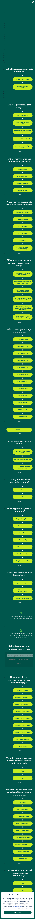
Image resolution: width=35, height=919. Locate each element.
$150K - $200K (23, 396)
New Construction (23, 554)
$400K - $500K (22, 360)
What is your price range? (19, 329)
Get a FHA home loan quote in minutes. (19, 70)
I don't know (23, 746)
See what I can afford (23, 139)
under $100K (22, 410)
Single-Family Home (22, 519)
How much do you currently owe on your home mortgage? (19, 680)
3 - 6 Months (22, 233)
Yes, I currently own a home (22, 451)
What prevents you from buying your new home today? (19, 263)
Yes (22, 490)
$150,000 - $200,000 (22, 704)
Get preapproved (22, 115)
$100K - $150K (23, 403)
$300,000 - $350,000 (22, 725)
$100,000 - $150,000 (22, 697)
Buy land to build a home (23, 598)
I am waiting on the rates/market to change (22, 317)
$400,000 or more (22, 739)
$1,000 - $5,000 (22, 809)
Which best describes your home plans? (19, 574)
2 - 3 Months (22, 226)
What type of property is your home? (19, 510)
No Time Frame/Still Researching (22, 248)
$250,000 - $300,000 (22, 718)
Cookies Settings (17, 906)
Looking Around (22, 176)
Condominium (22, 526)
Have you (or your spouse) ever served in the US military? (19, 873)
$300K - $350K (22, 374)
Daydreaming (22, 169)
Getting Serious (22, 183)
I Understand (17, 912)
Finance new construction (22, 590)
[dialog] (17, 459)
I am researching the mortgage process (22, 290)
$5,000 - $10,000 (23, 816)
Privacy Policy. (28, 908)
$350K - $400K (22, 367)
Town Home (23, 533)
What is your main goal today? (19, 106)
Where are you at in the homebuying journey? (19, 160)
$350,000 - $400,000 (22, 732)
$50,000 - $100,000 (23, 837)
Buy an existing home (22, 583)
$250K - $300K (22, 381)
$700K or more (23, 339)
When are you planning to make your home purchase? (19, 203)
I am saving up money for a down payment (22, 282)
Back (19, 151)
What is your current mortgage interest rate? (19, 647)
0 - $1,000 (22, 802)
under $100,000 (22, 690)
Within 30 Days (23, 219)
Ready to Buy (22, 190)
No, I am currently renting (22, 460)
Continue (19, 430)
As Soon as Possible (22, 212)
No (23, 497)
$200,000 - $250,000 (22, 711)
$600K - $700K (22, 346)
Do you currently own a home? (19, 442)
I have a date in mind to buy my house (22, 274)
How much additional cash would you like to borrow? (19, 791)
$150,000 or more (22, 852)
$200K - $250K (23, 388)
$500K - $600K (22, 353)
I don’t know (23, 417)
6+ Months (22, 240)
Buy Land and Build (22, 561)
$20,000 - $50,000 (22, 830)
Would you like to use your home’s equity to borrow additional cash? (19, 761)
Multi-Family (23, 540)
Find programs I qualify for (22, 122)
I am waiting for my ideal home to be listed (23, 299)
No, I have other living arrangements (22, 467)
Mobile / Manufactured (22, 547)
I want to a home (22, 79)
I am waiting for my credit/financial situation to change (23, 308)
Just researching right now (22, 146)
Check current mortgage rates (22, 131)
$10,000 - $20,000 (22, 823)
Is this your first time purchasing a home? (19, 481)
